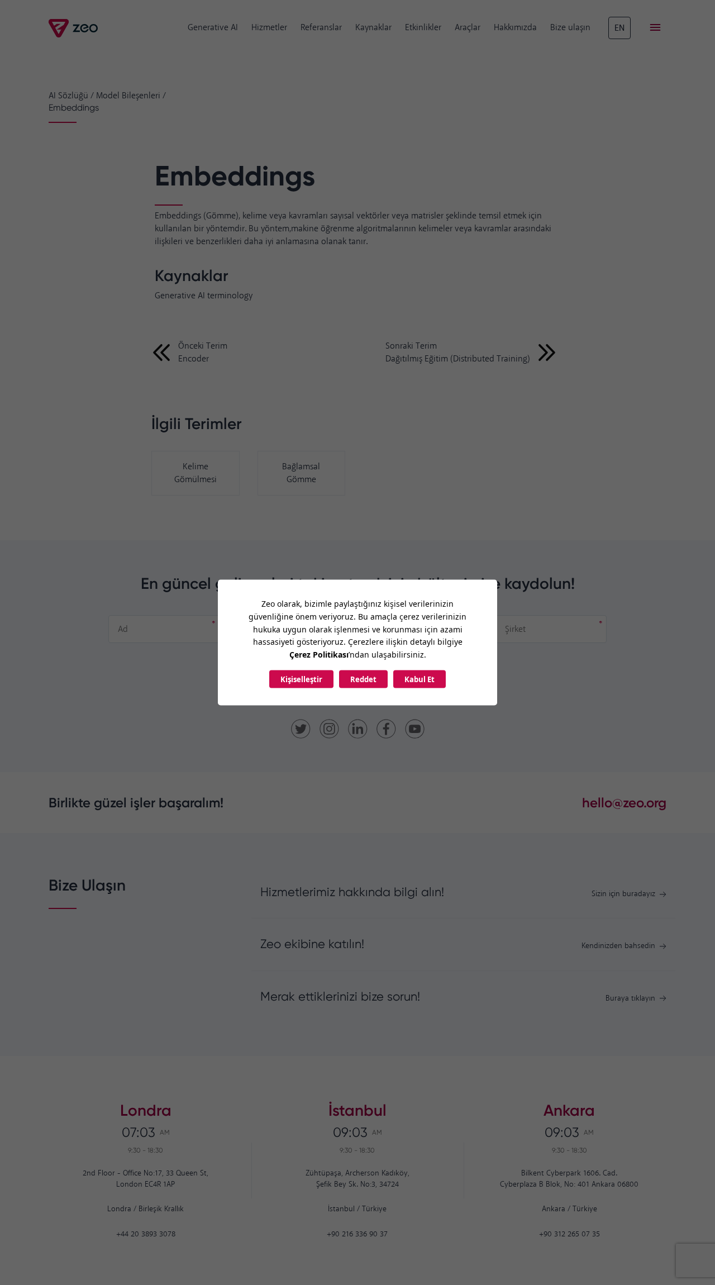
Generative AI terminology (203, 296)
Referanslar (321, 28)
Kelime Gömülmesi (195, 473)
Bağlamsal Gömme (301, 473)
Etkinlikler (423, 28)
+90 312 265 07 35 (569, 1234)
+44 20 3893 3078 (145, 1234)
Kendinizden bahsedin (618, 946)
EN (619, 28)
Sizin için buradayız (623, 894)
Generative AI (213, 28)
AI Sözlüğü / (71, 96)
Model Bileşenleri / (131, 96)
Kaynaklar (373, 28)
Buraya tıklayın (630, 998)
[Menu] (655, 28)
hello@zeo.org (624, 802)
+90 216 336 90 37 (357, 1234)
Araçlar (467, 28)
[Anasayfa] (74, 28)
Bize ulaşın (570, 28)
